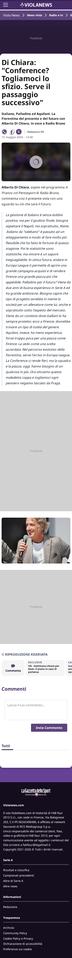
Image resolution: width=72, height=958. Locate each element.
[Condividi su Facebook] (11, 132)
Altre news (10, 886)
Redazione (10, 907)
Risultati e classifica (16, 870)
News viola (34, 15)
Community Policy (15, 933)
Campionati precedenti (18, 875)
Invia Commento (49, 728)
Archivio (8, 928)
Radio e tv (56, 15)
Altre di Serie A (13, 881)
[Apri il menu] (5, 4)
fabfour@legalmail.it (36, 845)
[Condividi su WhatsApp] (4, 132)
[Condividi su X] (19, 132)
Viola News (11, 15)
